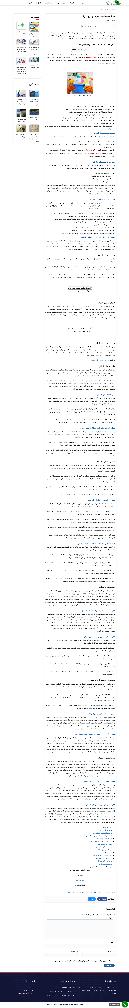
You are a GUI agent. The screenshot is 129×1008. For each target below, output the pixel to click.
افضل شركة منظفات (96, 153)
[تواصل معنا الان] (125, 1004)
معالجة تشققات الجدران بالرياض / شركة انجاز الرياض (21, 101)
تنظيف (96, 216)
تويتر (91, 899)
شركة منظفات (91, 57)
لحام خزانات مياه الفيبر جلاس (103, 838)
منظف (59, 814)
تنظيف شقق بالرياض (107, 892)
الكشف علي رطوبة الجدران (104, 844)
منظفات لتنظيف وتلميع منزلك (76, 892)
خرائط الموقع (49, 3)
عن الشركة (72, 3)
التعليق (111, 918)
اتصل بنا (38, 3)
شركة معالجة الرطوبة (105, 864)
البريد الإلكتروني (109, 951)
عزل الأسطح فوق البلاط (105, 850)
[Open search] (10, 2)
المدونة (30, 3)
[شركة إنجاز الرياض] (114, 2)
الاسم (112, 942)
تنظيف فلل (97, 892)
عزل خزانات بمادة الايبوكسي (103, 858)
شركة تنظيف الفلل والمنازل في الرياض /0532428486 (21, 49)
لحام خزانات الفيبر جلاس (92, 318)
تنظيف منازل (104, 9)
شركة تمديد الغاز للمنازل (105, 861)
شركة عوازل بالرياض (105, 830)
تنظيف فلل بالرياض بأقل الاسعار (100, 360)
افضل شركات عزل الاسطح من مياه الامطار (99, 836)
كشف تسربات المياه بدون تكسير (102, 855)
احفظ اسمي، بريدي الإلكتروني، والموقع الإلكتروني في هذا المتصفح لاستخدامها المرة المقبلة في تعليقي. (83, 961)
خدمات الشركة (61, 3)
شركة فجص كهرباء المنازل (104, 847)
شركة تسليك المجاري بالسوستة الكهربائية (100, 841)
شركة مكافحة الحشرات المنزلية (102, 833)
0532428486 (80, 875)
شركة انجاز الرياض (106, 165)
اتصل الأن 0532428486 (25, 993)
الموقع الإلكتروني (73, 951)
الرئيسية (82, 3)
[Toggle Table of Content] (85, 49)
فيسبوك (101, 899)
